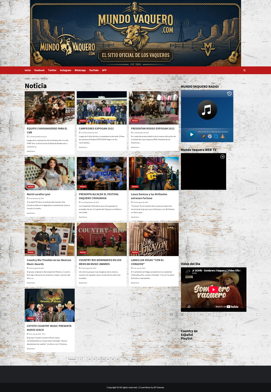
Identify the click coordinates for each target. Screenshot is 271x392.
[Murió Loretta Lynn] (50, 173)
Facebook (39, 70)
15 (113, 359)
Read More (31, 151)
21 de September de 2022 (90, 202)
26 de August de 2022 (36, 268)
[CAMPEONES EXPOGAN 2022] (102, 108)
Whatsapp (80, 70)
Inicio (28, 70)
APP (104, 70)
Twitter (52, 70)
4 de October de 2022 (36, 198)
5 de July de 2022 (139, 268)
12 (99, 359)
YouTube (94, 70)
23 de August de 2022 (88, 268)
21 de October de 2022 (141, 133)
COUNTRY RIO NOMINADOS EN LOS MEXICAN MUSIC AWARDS (100, 262)
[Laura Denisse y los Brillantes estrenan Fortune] (154, 173)
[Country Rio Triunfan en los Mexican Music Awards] (50, 239)
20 (127, 359)
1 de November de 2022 (89, 133)
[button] (244, 70)
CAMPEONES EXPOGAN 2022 (96, 129)
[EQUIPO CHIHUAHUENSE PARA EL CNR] (50, 108)
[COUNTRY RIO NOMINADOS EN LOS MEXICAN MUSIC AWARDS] (102, 239)
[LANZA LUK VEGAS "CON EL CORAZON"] (154, 239)
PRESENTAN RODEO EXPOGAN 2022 (153, 129)
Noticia (30, 121)
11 (94, 359)
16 (117, 359)
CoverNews (144, 387)
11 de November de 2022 (38, 137)
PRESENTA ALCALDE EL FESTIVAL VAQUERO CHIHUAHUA (99, 196)
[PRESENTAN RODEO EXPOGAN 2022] (154, 108)
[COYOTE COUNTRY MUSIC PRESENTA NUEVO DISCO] (50, 305)
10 (89, 359)
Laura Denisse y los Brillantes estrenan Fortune (149, 196)
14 (108, 359)
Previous (72, 359)
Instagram (65, 70)
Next (133, 359)
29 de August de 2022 (140, 202)
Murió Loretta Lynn (38, 194)
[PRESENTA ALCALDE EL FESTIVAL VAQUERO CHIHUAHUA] (102, 173)
